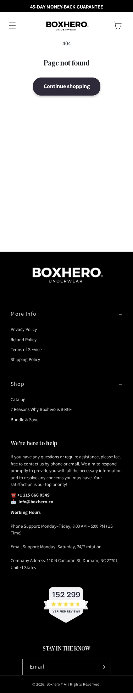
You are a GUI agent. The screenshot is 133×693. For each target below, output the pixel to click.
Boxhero (53, 684)
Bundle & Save (24, 420)
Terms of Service (26, 349)
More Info (24, 313)
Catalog (18, 399)
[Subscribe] (103, 667)
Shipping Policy (25, 359)
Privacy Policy (24, 329)
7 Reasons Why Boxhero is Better (41, 409)
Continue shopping (67, 86)
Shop (17, 384)
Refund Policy (24, 340)
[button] (12, 25)
